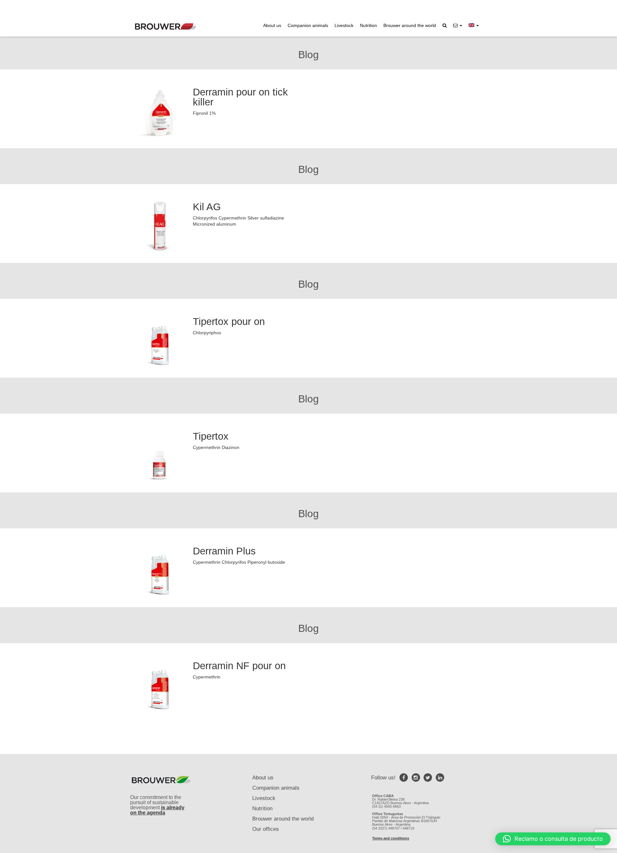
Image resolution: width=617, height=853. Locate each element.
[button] (457, 25)
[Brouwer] (165, 26)
